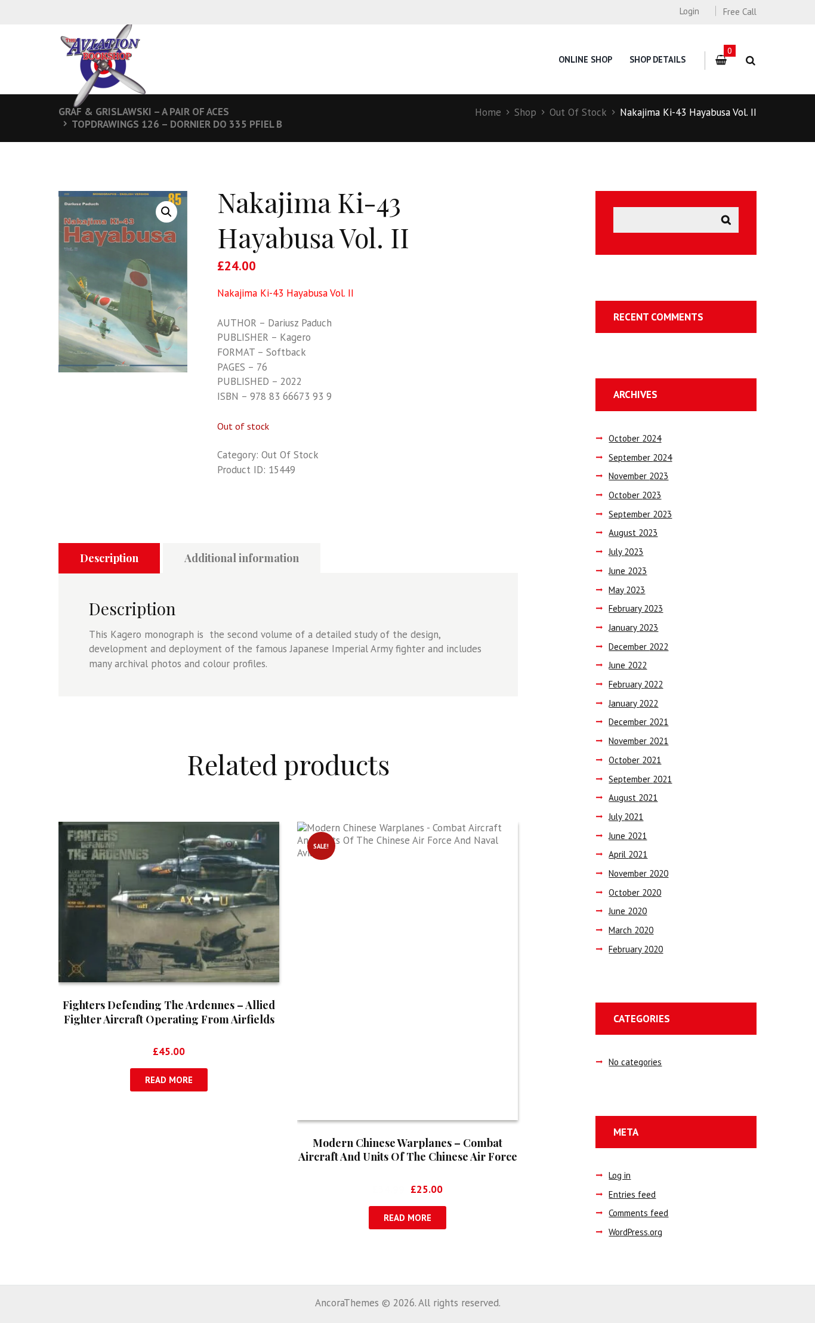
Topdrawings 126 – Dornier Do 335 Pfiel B (177, 124)
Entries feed (632, 1194)
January (633, 627)
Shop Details (657, 59)
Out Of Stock (578, 112)
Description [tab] (109, 558)
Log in (620, 1175)
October (635, 438)
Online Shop (585, 59)
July (626, 551)
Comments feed (638, 1213)
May (627, 590)
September (640, 457)
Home (488, 112)
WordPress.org (635, 1232)
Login (689, 11)
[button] (166, 212)
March (631, 930)
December (638, 646)
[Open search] (750, 60)
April (628, 854)
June (628, 570)
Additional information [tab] (241, 558)
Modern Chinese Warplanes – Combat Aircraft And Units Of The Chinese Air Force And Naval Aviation (407, 1157)
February (636, 608)
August (633, 532)
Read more (169, 1079)
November (638, 476)
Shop (525, 112)
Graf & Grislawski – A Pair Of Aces (143, 111)
